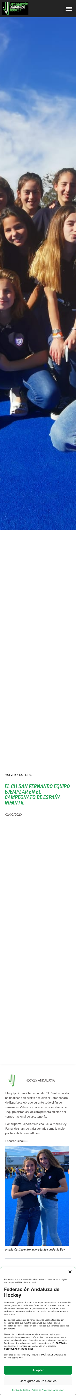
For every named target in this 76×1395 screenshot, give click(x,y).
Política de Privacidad (41, 1390)
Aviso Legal (58, 1390)
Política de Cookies (21, 1390)
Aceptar (38, 1370)
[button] (70, 1272)
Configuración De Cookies (38, 1381)
